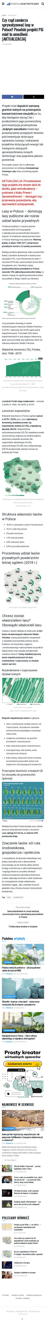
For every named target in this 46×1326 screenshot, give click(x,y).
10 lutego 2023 (20, 1233)
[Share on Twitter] (33, 97)
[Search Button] (43, 4)
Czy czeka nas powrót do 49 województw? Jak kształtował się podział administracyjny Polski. (26, 1240)
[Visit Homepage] (23, 4)
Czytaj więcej (11, 1159)
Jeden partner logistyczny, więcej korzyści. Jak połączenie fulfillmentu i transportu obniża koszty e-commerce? (22, 1137)
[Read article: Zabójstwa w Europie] (7, 1265)
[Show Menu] (3, 4)
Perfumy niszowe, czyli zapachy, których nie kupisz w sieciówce (26, 1192)
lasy (9, 897)
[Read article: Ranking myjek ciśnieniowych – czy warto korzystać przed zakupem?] (7, 1204)
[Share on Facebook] (12, 97)
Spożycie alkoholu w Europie (25, 1272)
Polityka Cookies (18, 1295)
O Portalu (5, 1295)
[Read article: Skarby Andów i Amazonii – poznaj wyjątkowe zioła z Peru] (7, 1168)
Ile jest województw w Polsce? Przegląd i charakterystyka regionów (28, 1252)
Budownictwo (10, 996)
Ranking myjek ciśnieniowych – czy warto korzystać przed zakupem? (27, 1203)
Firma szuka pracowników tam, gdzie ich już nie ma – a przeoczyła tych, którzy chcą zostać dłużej (28, 1179)
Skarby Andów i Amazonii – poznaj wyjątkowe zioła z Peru (27, 1167)
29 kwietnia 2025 (21, 1042)
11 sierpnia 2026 (20, 1185)
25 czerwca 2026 (21, 1196)
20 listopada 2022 (21, 1275)
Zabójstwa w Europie (22, 1262)
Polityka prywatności (34, 1295)
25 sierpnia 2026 (20, 1143)
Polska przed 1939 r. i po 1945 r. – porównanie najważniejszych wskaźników (27, 1227)
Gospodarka (9, 1030)
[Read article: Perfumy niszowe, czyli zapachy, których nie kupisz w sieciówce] (7, 1193)
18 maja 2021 (7, 44)
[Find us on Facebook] (22, 1319)
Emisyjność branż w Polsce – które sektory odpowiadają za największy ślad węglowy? (19, 1037)
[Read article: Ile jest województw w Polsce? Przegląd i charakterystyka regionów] (7, 1254)
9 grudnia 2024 (20, 1257)
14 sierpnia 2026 (20, 1172)
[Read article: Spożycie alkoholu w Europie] (7, 1274)
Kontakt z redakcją (23, 1298)
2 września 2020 (20, 1266)
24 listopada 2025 (21, 974)
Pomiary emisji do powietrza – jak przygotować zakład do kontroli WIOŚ (21, 969)
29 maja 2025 (19, 1008)
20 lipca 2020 (19, 1246)
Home (4, 15)
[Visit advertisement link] (23, 1073)
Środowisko (12, 15)
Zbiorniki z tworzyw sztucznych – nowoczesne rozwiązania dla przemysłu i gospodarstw (20, 1003)
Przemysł (8, 962)
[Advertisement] (23, 70)
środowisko (18, 897)
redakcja (9, 974)
